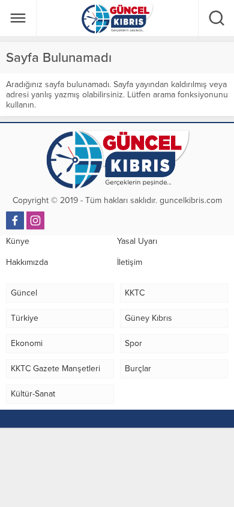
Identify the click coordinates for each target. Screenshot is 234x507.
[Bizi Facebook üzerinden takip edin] (15, 220)
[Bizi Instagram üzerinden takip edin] (35, 220)
